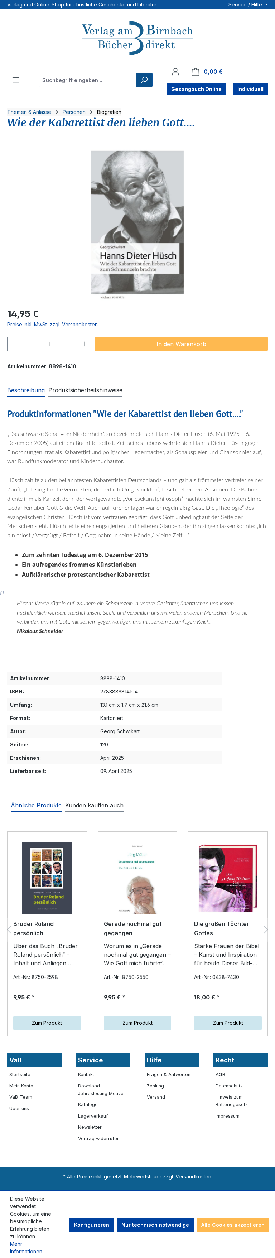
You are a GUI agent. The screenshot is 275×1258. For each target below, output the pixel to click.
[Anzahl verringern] (14, 344)
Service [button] (90, 1060)
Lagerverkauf (93, 1116)
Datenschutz (229, 1086)
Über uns (19, 1108)
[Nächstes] (266, 929)
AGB (220, 1074)
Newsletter (90, 1127)
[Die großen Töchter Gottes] (228, 878)
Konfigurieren (91, 1225)
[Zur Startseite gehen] (137, 39)
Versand (156, 1097)
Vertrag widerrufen (99, 1138)
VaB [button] (15, 1060)
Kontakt (86, 1074)
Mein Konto (21, 1086)
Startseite (19, 1074)
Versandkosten (193, 1176)
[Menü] (15, 80)
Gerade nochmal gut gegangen (132, 928)
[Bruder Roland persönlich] (47, 878)
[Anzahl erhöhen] (84, 344)
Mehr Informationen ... (28, 1247)
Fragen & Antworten (168, 1074)
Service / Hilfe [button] (246, 4)
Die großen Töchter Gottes (221, 928)
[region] (137, 224)
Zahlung (155, 1086)
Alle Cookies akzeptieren (233, 1225)
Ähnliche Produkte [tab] (36, 805)
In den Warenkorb (181, 343)
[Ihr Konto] (175, 71)
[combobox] (87, 80)
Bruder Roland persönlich (33, 928)
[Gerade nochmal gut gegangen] (138, 878)
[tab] (26, 390)
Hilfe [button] (154, 1060)
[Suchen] (144, 80)
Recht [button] (225, 1060)
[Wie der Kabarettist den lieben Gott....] (137, 224)
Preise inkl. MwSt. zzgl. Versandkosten (52, 324)
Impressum (228, 1116)
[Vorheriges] (9, 929)
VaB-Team (20, 1097)
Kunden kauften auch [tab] (94, 805)
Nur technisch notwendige (155, 1225)
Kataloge (88, 1104)
